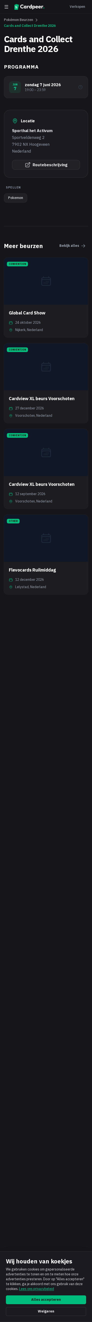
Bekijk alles (69, 245)
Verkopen (77, 6)
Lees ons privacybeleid (36, 1289)
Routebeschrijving (50, 164)
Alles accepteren (46, 1299)
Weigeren (46, 1311)
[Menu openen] (6, 7)
